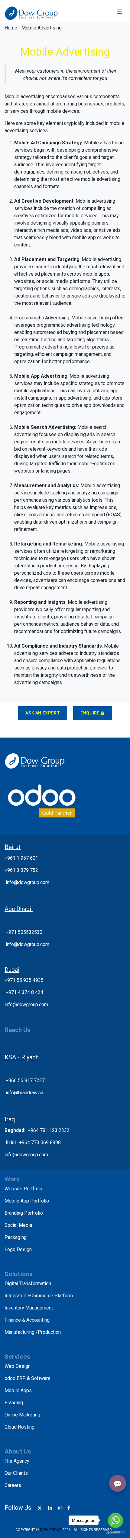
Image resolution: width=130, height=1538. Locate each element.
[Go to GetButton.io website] (115, 1532)
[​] (39, 1508)
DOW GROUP (50, 1530)
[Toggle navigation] (120, 11)
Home (11, 28)
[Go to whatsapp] (115, 1520)
